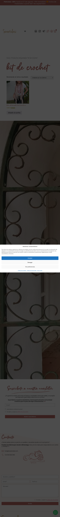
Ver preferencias (30, 267)
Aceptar (30, 258)
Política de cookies (22, 270)
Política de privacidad (31, 270)
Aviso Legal (39, 270)
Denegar (30, 262)
